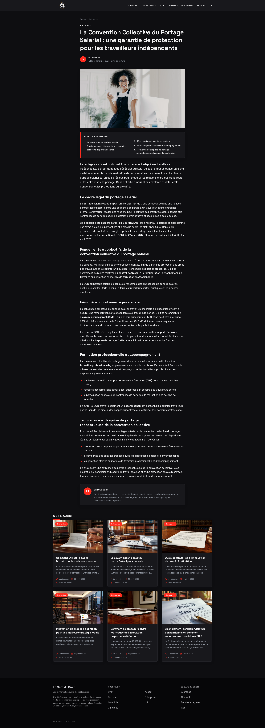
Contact (185, 697)
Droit (162, 5)
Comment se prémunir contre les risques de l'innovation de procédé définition (128, 632)
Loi (210, 5)
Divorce (173, 5)
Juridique (134, 5)
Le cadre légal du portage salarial (102, 142)
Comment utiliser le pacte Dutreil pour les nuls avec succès (76, 559)
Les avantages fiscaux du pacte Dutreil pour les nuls (127, 559)
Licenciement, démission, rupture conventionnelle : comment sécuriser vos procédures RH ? (185, 632)
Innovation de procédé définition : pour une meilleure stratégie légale (77, 630)
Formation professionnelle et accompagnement (159, 145)
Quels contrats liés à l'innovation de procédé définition (185, 559)
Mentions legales (190, 702)
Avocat (201, 5)
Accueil (83, 19)
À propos (117, 500)
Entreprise (149, 5)
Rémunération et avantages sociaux (153, 141)
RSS (183, 707)
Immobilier (187, 5)
